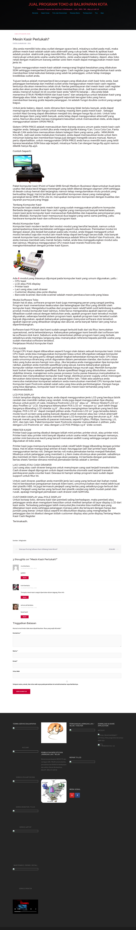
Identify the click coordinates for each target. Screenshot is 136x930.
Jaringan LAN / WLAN (48, 762)
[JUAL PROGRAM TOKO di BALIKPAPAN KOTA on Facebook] (77, 795)
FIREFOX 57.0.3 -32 (108, 746)
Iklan (102, 13)
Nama (15, 651)
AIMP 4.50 (101, 741)
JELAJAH (112, 549)
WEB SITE (60, 759)
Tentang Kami (87, 13)
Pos (96, 13)
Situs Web (16, 671)
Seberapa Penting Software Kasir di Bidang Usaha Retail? (38, 549)
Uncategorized (23, 34)
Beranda (35, 13)
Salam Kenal (45, 13)
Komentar (17, 633)
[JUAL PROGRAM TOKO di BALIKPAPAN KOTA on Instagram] (71, 795)
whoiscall (24, 605)
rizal (29, 43)
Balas (24, 578)
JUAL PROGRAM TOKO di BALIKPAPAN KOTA (68, 4)
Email (15, 661)
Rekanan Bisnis (75, 13)
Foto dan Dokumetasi (59, 13)
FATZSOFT (101, 730)
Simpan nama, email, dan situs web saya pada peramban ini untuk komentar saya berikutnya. (45, 684)
